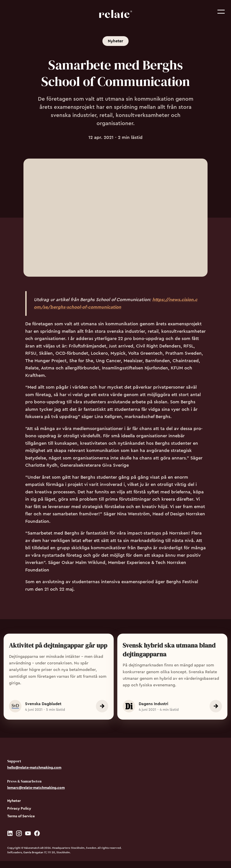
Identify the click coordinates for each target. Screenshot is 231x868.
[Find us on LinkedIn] (10, 835)
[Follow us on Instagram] (19, 835)
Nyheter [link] (115, 41)
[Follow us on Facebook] (37, 835)
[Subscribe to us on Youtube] (28, 835)
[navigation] (115, 14)
